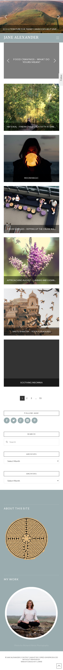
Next (57, 17)
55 (40, 398)
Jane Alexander (21, 37)
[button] (57, 38)
